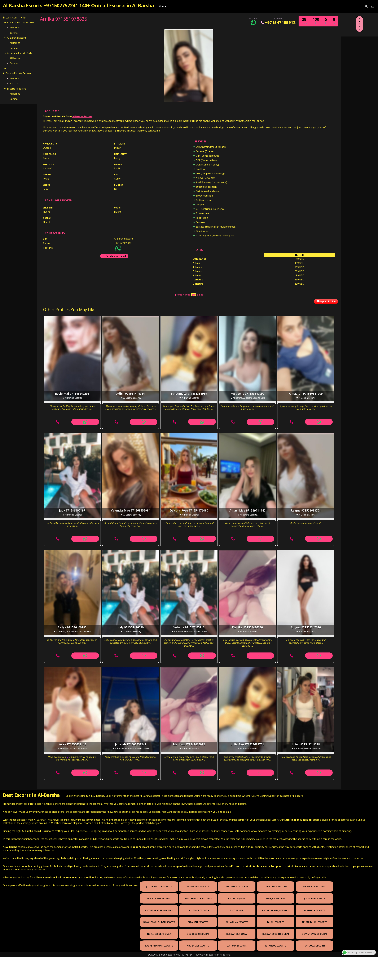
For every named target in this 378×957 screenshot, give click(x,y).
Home (162, 6)
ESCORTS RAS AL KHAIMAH (159, 910)
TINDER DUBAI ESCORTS (314, 922)
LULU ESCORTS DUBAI (198, 910)
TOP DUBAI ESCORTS (314, 945)
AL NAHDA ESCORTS (314, 910)
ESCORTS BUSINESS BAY (159, 898)
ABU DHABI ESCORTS (198, 945)
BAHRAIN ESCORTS (237, 945)
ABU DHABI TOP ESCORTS (198, 898)
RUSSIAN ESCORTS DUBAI (275, 933)
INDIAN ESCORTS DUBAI (159, 933)
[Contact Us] (372, 6)
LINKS (359, 24)
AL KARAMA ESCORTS (237, 922)
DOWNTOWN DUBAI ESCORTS (159, 922)
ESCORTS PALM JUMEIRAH (275, 910)
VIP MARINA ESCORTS (314, 886)
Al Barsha (15, 27)
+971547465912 (280, 22)
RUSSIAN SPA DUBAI (236, 933)
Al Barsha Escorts (82, 116)
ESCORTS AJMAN (236, 898)
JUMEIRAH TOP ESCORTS (159, 886)
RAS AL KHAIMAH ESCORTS (159, 945)
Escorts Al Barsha (16, 88)
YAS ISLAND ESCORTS (198, 886)
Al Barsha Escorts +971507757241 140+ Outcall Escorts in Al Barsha (78, 5)
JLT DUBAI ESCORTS (314, 898)
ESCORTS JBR (236, 910)
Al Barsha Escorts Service (17, 73)
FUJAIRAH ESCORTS (198, 922)
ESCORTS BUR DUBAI (237, 886)
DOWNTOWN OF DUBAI (314, 933)
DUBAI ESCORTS (275, 922)
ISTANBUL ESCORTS (275, 945)
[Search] (366, 6)
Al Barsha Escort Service (20, 22)
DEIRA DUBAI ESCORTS (275, 886)
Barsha (14, 32)
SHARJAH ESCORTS (275, 898)
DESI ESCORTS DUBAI (198, 933)
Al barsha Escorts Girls (19, 53)
